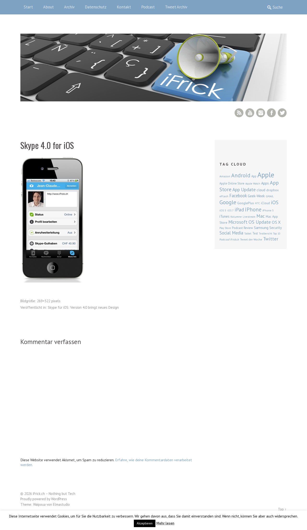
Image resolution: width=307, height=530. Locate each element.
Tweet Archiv (176, 7)
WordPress (59, 499)
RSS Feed (239, 112)
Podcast (148, 7)
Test (255, 233)
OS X (276, 222)
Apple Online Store (231, 183)
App (253, 176)
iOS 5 (222, 210)
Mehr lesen (165, 523)
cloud (261, 189)
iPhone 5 (268, 210)
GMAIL (270, 196)
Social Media (231, 233)
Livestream (249, 216)
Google (227, 202)
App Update (244, 189)
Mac (260, 216)
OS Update (259, 222)
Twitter (282, 112)
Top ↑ (282, 509)
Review (248, 228)
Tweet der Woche (251, 239)
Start (28, 7)
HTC (257, 203)
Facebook (271, 112)
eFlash (223, 196)
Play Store (225, 228)
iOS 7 (230, 210)
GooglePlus (245, 203)
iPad (239, 209)
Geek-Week (256, 196)
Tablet (247, 233)
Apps (265, 183)
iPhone (253, 209)
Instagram (260, 112)
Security (275, 227)
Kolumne (236, 216)
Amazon (224, 176)
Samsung (261, 227)
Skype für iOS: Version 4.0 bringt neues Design (83, 307)
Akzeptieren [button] (145, 523)
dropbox (272, 190)
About (48, 7)
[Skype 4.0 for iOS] (52, 281)
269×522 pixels (48, 301)
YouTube (249, 112)
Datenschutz (95, 7)
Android (240, 175)
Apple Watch (252, 183)
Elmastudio (61, 504)
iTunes (224, 216)
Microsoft (238, 222)
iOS (274, 202)
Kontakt (124, 7)
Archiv (69, 7)
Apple (265, 174)
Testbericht (265, 233)
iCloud (265, 203)
